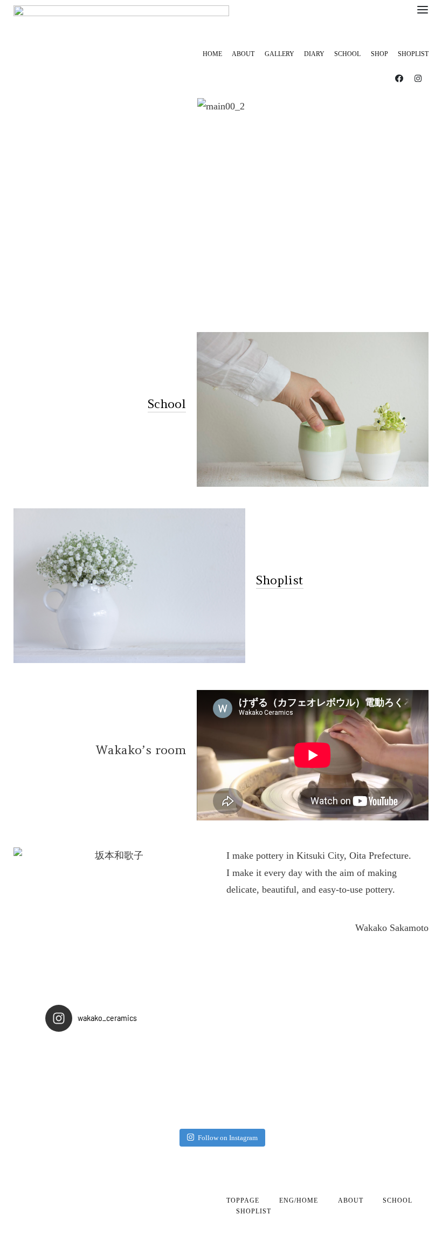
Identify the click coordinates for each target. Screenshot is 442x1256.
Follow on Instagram (228, 1138)
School (167, 403)
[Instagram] (418, 78)
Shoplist (279, 580)
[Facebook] (399, 78)
